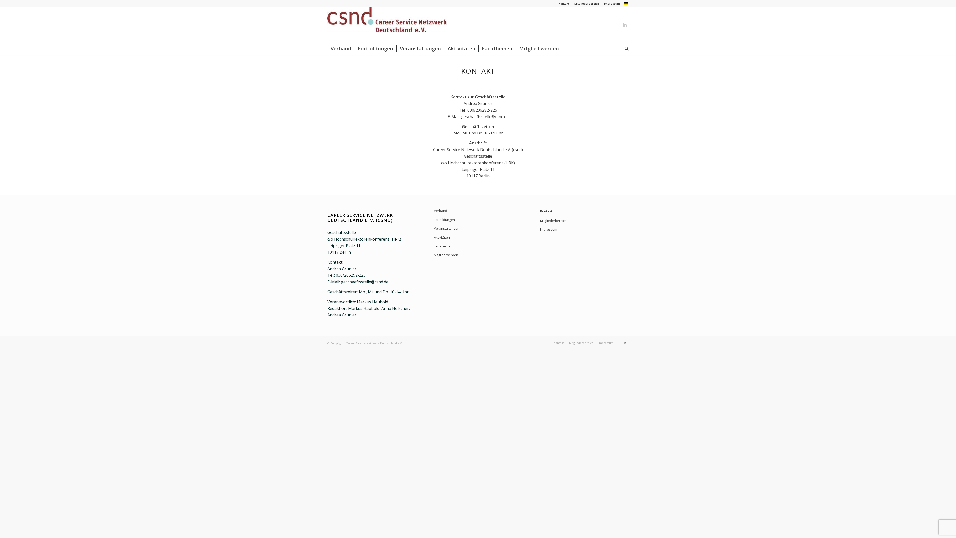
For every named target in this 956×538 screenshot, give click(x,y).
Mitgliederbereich (586, 3)
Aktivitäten (442, 237)
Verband (440, 210)
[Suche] (625, 48)
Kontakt (564, 3)
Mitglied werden (446, 255)
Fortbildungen (444, 219)
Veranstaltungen (446, 228)
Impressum (612, 3)
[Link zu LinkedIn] (625, 25)
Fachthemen (443, 246)
